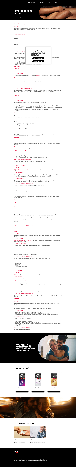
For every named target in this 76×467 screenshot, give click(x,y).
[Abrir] (60, 2)
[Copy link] (22, 17)
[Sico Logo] (18, 2)
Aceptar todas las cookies (38, 58)
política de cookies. (37, 55)
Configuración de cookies (38, 61)
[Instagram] (18, 464)
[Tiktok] (20, 464)
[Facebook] (19, 17)
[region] (38, 56)
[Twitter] (20, 17)
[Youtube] (16, 464)
